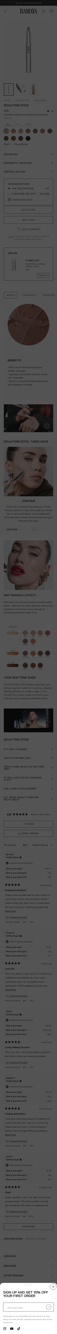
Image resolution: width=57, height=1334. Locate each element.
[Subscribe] (48, 1307)
